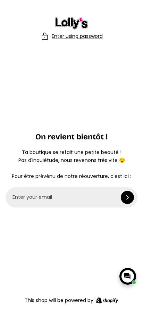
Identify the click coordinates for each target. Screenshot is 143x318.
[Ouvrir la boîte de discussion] (127, 276)
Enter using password (77, 36)
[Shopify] (107, 300)
